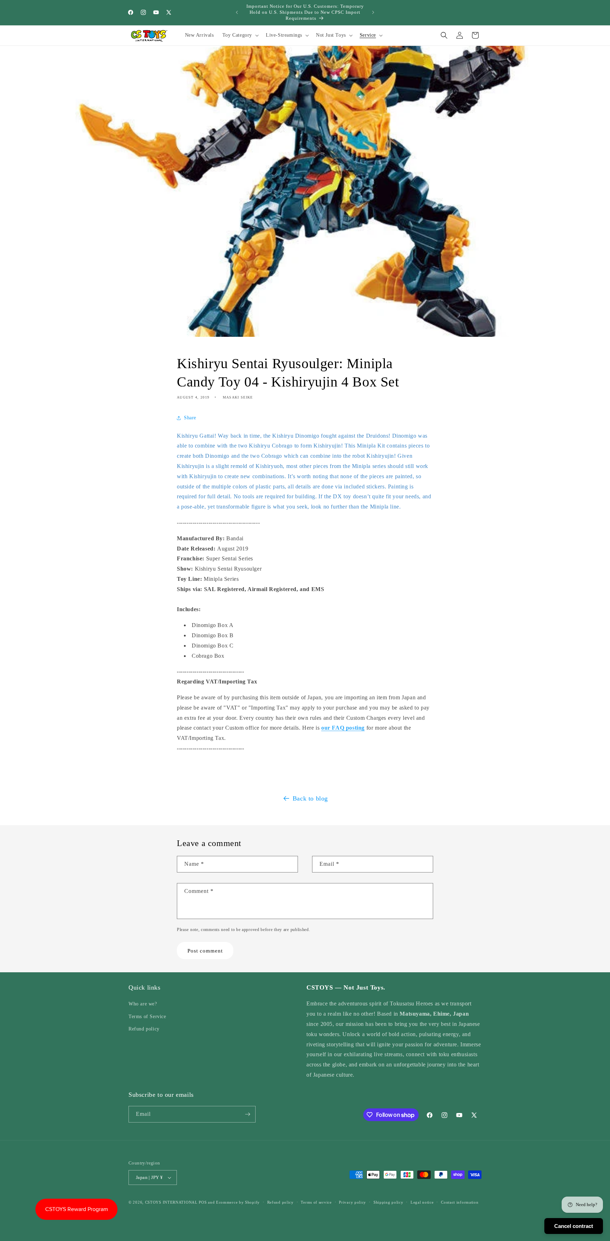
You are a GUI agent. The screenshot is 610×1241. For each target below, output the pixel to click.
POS (203, 1202)
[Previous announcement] (237, 12)
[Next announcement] (373, 12)
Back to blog (310, 798)
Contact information (459, 1202)
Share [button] (190, 418)
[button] (240, 35)
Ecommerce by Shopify (238, 1202)
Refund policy (144, 1029)
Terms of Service (147, 1016)
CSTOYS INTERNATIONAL (171, 1202)
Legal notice (422, 1202)
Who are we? (142, 1003)
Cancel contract (573, 1226)
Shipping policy (388, 1202)
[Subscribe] (247, 1114)
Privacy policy (352, 1202)
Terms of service (316, 1202)
